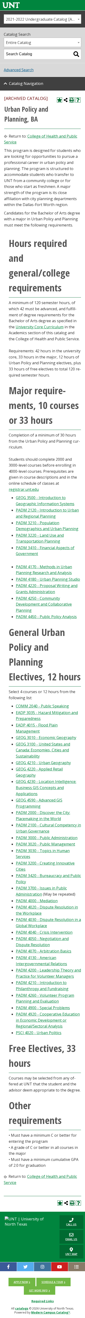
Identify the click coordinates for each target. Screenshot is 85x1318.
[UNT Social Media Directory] (76, 1266)
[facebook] (8, 1266)
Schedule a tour (52, 1282)
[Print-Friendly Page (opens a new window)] (71, 100)
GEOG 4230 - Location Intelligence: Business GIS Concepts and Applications (46, 787)
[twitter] (25, 1266)
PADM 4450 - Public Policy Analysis (46, 616)
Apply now (21, 1282)
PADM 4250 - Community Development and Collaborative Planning (44, 604)
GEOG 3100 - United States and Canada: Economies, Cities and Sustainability (43, 750)
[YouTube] (59, 1266)
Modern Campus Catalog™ (50, 1312)
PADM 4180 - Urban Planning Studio (48, 579)
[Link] (11, 5)
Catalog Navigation (26, 83)
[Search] (76, 54)
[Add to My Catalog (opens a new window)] (59, 100)
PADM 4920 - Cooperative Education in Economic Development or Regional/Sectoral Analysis (48, 1020)
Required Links (42, 1301)
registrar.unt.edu (24, 489)
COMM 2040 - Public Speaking (42, 706)
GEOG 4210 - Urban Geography (43, 762)
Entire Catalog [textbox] (18, 42)
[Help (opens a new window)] (78, 100)
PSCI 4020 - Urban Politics (38, 1032)
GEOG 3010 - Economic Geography (46, 737)
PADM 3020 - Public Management (45, 844)
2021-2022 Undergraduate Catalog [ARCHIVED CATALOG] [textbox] (43, 19)
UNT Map (71, 1254)
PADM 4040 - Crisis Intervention (44, 932)
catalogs (21, 1308)
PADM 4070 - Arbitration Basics (43, 951)
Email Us (68, 1236)
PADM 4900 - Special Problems (43, 1007)
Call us (68, 1222)
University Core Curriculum (40, 327)
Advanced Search (19, 69)
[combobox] (42, 19)
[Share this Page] (65, 100)
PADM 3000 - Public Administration (46, 837)
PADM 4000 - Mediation (37, 900)
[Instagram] (42, 1266)
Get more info (38, 1290)
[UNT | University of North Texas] (28, 1221)
